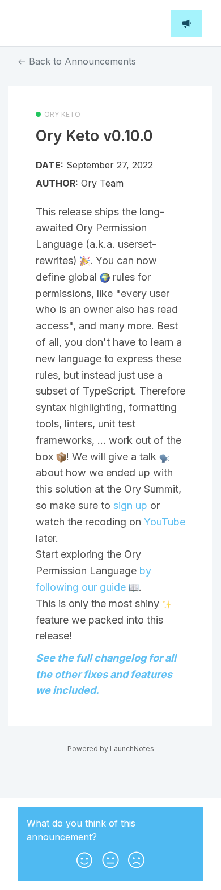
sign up (130, 505)
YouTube (164, 522)
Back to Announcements (81, 61)
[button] (84, 858)
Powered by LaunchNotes (110, 748)
